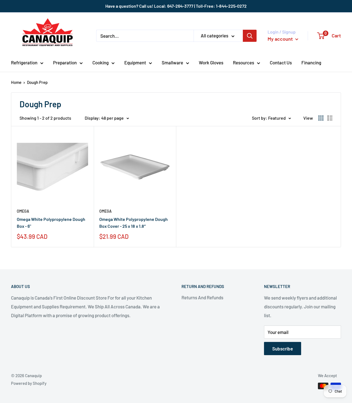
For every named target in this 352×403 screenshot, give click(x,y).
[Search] (250, 36)
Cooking (100, 62)
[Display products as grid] (320, 118)
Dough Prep (37, 82)
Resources (243, 62)
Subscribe (282, 348)
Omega (23, 211)
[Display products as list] (330, 118)
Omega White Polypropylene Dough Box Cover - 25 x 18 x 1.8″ (133, 222)
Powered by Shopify (28, 383)
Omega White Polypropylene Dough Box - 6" (51, 222)
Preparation (65, 62)
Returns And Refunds (202, 297)
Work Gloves (211, 62)
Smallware (172, 62)
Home (16, 82)
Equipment (135, 62)
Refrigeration (24, 62)
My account (281, 39)
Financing (311, 62)
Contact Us (281, 62)
